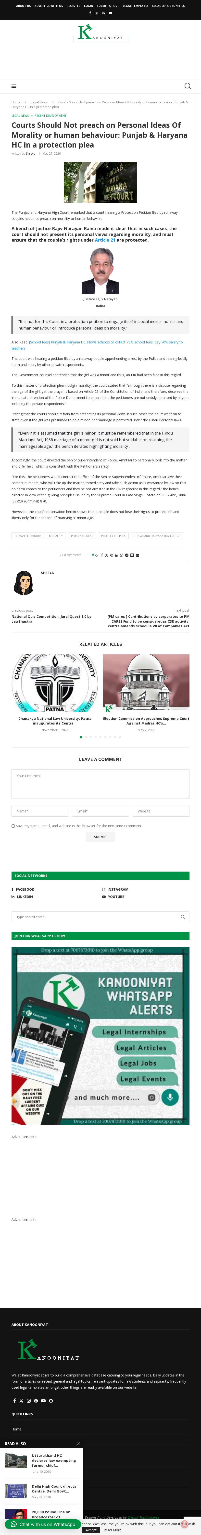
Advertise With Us (49, 6)
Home (16, 102)
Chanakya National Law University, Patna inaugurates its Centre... (54, 721)
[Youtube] (110, 13)
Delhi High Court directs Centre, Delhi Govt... (54, 1488)
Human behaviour (28, 536)
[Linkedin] (103, 13)
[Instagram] (96, 13)
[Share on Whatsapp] (121, 555)
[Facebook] (90, 13)
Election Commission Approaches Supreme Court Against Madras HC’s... (146, 721)
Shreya (30, 153)
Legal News (39, 102)
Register (73, 6)
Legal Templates (136, 6)
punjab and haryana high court (157, 536)
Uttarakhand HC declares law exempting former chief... (54, 1460)
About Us (23, 6)
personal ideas (82, 536)
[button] (18, 696)
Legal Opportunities (168, 6)
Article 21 (105, 240)
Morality (56, 536)
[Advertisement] (100, 62)
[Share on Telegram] (126, 555)
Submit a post (108, 6)
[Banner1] (100, 1036)
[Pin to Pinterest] (111, 555)
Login (88, 6)
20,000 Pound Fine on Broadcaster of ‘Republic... (51, 1516)
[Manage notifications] (184, 1524)
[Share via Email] (137, 555)
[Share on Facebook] (102, 555)
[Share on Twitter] (106, 555)
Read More (112, 1530)
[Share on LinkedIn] (116, 555)
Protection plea (113, 536)
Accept (91, 1530)
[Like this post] (96, 555)
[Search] (187, 86)
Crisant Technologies (143, 1517)
